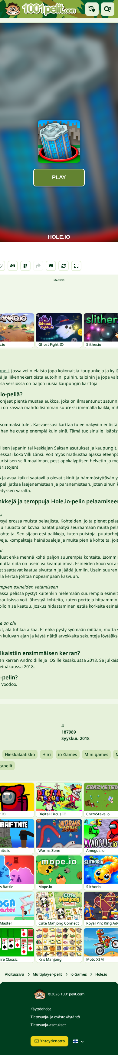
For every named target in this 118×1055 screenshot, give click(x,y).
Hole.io (101, 974)
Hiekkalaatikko (20, 754)
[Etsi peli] (107, 9)
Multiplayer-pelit (47, 974)
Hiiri (46, 754)
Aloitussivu (14, 974)
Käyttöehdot (41, 1009)
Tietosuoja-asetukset (48, 1024)
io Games (67, 754)
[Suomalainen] (79, 1041)
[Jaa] (38, 266)
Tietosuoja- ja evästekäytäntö (55, 1016)
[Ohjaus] (13, 266)
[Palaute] (51, 266)
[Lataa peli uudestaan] (63, 266)
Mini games (96, 754)
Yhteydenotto (52, 1040)
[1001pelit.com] (41, 9)
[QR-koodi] (25, 266)
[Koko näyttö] (76, 266)
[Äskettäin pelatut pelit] (92, 9)
